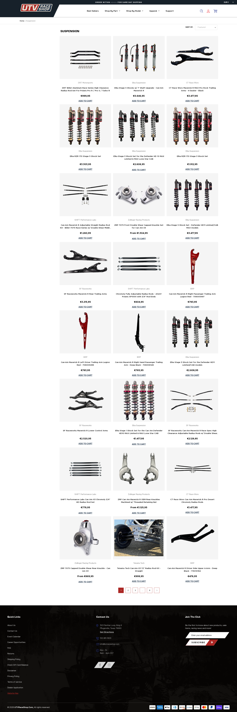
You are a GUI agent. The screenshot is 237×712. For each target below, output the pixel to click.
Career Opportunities (16, 642)
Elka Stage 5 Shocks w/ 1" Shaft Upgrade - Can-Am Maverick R (138, 89)
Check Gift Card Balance (17, 665)
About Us (11, 625)
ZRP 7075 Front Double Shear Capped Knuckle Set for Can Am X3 (138, 226)
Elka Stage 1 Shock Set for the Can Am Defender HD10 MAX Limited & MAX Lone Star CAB (138, 432)
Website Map (12, 693)
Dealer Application (15, 687)
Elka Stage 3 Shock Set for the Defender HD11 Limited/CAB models (192, 364)
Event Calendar (13, 636)
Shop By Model (133, 11)
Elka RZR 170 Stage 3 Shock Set (192, 156)
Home (22, 21)
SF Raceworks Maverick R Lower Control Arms (85, 430)
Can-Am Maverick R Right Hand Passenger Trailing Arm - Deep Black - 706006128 (139, 364)
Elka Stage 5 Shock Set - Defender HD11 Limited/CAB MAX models (192, 226)
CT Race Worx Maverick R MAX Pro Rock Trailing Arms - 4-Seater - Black (192, 89)
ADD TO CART (139, 169)
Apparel (153, 11)
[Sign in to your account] (208, 11)
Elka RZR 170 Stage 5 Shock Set (85, 156)
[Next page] (156, 590)
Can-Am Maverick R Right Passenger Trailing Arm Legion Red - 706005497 (192, 295)
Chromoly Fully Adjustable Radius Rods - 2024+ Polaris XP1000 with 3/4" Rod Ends (139, 295)
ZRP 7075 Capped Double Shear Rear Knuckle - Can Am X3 (85, 570)
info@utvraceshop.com (109, 644)
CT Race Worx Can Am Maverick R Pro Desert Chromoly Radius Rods (192, 501)
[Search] (201, 11)
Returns (10, 653)
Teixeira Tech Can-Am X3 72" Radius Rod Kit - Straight (139, 570)
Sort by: (189, 27)
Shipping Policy (13, 659)
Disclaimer (11, 670)
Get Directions (107, 632)
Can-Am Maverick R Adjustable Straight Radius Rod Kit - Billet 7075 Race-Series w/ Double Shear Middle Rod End (85, 226)
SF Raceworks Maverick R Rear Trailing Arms (85, 294)
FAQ (9, 648)
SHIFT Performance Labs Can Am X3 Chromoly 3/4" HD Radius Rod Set (85, 501)
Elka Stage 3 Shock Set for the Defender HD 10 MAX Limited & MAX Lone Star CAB (138, 158)
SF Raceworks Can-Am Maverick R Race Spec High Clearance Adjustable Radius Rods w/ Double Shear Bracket (192, 432)
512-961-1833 (105, 638)
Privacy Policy (13, 676)
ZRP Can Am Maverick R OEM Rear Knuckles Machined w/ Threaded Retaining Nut (139, 501)
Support (170, 11)
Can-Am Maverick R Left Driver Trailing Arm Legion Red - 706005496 (85, 364)
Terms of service (14, 682)
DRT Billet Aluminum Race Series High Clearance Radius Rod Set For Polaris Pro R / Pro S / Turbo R (85, 89)
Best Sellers (93, 11)
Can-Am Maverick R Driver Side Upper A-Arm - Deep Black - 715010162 (192, 570)
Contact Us (12, 631)
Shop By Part (111, 11)
